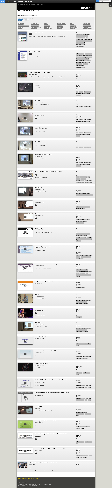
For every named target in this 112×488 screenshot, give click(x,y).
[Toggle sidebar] (111, 5)
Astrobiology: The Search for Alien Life (43, 154)
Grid (23, 15)
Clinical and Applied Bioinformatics (43, 246)
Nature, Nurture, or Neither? (41, 363)
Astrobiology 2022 (39, 127)
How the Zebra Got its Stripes (42, 336)
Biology (34, 10)
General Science (79, 248)
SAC (27, 10)
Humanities (79, 435)
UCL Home (20, 10)
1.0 (77, 32)
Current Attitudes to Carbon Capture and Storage (46, 264)
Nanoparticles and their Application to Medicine (46, 350)
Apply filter (21, 20)
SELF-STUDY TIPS (28, 1)
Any (28, 20)
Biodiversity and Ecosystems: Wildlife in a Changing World (48, 171)
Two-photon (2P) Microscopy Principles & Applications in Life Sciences (51, 448)
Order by (26, 15)
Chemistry (78, 338)
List (19, 15)
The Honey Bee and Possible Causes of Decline (46, 421)
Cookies (32, 478)
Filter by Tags (34, 15)
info (30, 34)
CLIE (24, 10)
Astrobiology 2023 (39, 141)
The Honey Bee (38, 406)
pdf (36, 117)
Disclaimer (19, 478)
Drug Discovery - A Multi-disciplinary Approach (46, 281)
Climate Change (38, 187)
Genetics (37, 294)
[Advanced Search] (97, 1)
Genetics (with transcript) (40, 309)
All (38, 10)
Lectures (78, 86)
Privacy (29, 478)
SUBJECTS (20, 1)
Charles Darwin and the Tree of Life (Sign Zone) (40, 72)
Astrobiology (37, 83)
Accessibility (24, 478)
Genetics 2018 (38, 322)
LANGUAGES (13, 1)
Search (30, 10)
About (36, 478)
